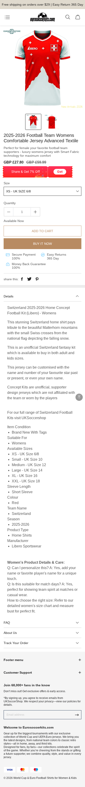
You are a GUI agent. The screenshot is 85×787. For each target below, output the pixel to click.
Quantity (10, 203)
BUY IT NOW (42, 243)
